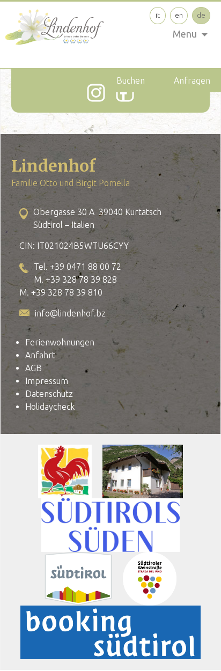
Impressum (46, 381)
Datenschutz (49, 394)
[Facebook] (125, 93)
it (158, 15)
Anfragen (192, 80)
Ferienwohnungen (59, 342)
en (179, 15)
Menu (185, 33)
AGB (33, 368)
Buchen (130, 80)
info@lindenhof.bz (70, 313)
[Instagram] (96, 93)
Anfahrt (40, 355)
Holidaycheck (50, 406)
